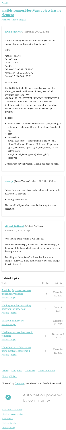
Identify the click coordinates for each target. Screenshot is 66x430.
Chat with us (7, 418)
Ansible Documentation (12, 414)
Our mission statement (12, 409)
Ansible (5, 3)
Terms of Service (46, 370)
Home (5, 370)
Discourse (19, 383)
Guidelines (30, 370)
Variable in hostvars (13, 320)
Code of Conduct (9, 423)
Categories (17, 370)
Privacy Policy (9, 376)
